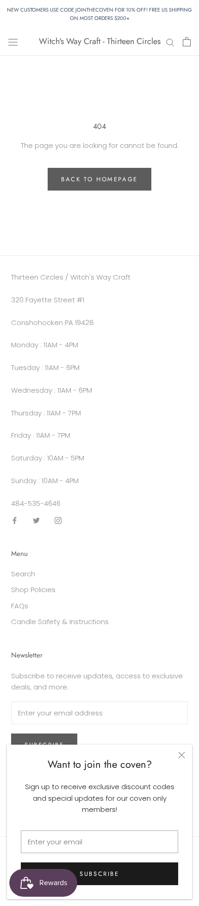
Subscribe (99, 873)
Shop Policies (33, 589)
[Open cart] (187, 41)
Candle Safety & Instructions (60, 621)
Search (23, 574)
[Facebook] (14, 520)
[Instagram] (58, 520)
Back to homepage (99, 179)
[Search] (170, 41)
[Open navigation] (13, 41)
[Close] (181, 755)
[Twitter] (36, 520)
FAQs (19, 606)
